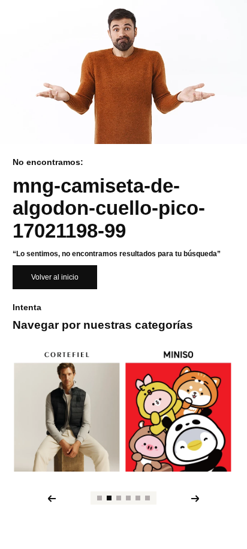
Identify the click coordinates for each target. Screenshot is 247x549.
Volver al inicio (55, 277)
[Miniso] (178, 410)
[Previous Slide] (51, 498)
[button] (99, 498)
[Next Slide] (195, 498)
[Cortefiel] (66, 410)
